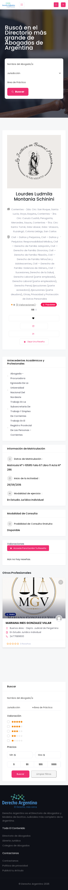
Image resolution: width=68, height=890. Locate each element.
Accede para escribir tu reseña (29, 548)
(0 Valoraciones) (26, 305)
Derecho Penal (23, 285)
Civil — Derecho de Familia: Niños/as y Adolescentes (35, 259)
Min (11, 754)
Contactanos (10, 860)
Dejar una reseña (36, 341)
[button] (5, 628)
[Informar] (34, 334)
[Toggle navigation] (22, 4)
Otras (26, 294)
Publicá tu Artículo (13, 870)
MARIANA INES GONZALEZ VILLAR (28, 623)
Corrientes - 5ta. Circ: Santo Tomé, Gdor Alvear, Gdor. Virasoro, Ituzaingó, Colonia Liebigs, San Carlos (35, 227)
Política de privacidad (15, 865)
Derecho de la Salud (42, 272)
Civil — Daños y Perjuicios (25, 237)
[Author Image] (59, 618)
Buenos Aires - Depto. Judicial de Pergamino (34, 628)
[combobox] (32, 73)
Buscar (19, 91)
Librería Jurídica (11, 840)
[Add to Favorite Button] (60, 582)
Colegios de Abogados (16, 845)
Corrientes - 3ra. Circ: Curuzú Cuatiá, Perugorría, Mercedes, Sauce (34, 218)
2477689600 (17, 636)
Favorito (34, 318)
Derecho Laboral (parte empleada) (34, 276)
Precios (11, 747)
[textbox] (13, 73)
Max (40, 754)
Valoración (14, 716)
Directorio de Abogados (16, 835)
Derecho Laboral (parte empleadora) (34, 281)
